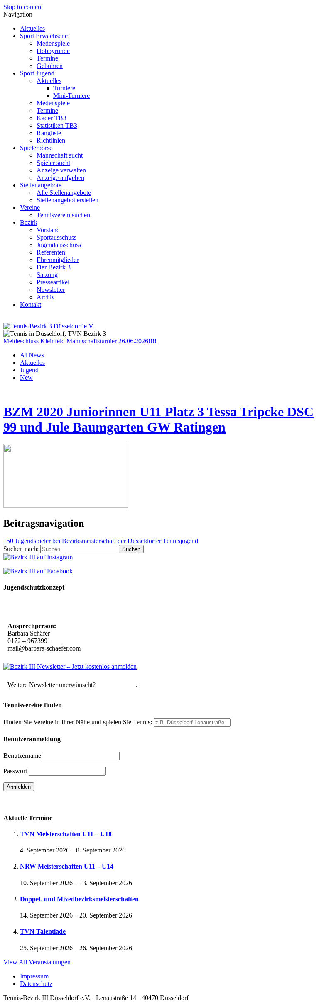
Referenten (51, 252)
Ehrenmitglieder (58, 259)
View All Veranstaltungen (37, 962)
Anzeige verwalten (61, 170)
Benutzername (22, 755)
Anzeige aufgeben (60, 177)
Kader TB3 (51, 117)
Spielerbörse (36, 147)
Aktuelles (32, 28)
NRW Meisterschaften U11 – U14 (66, 866)
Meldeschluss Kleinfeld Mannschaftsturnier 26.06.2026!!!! (80, 341)
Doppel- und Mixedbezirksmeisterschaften (79, 899)
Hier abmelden (116, 684)
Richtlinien (51, 140)
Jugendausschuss (59, 244)
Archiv (46, 297)
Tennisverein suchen (63, 214)
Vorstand (48, 229)
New (26, 377)
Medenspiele (53, 43)
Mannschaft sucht (60, 155)
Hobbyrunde (53, 50)
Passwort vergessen (28, 801)
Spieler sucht (53, 162)
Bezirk (28, 222)
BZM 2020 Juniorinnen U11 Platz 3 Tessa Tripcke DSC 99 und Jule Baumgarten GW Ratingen (158, 419)
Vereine (30, 207)
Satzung (47, 274)
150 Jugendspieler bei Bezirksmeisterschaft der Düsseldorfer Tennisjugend (100, 540)
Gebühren (50, 65)
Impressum (34, 976)
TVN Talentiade (43, 931)
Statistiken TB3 (57, 125)
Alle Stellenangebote (64, 192)
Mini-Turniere (71, 95)
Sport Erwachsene (44, 35)
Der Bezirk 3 (54, 267)
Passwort (15, 770)
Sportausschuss (56, 237)
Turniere (64, 88)
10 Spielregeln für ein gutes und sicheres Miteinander (82, 607)
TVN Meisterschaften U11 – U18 (66, 834)
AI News (32, 355)
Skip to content (23, 6)
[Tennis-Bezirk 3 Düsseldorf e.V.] (48, 326)
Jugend (29, 370)
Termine (47, 58)
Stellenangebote (40, 185)
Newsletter (51, 289)
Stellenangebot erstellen (67, 200)
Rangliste (49, 132)
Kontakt (30, 304)
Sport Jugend (37, 73)
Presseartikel (53, 282)
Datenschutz (36, 983)
